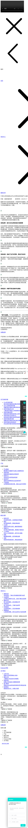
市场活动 (12, 604)
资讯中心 (3, 136)
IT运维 (13, 525)
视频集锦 (15, 611)
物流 (12, 522)
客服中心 (14, 528)
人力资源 (13, 532)
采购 (13, 538)
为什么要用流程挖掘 (12, 406)
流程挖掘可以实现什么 (12, 416)
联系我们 (11, 687)
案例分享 (3, 192)
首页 (2, 80)
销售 (12, 535)
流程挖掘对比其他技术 (14, 422)
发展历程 (12, 681)
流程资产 (12, 479)
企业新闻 (15, 597)
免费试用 (3, 725)
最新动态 (14, 594)
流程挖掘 (11, 473)
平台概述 (14, 469)
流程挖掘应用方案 (14, 419)
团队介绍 (11, 677)
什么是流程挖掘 (12, 403)
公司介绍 (10, 674)
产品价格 (15, 483)
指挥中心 (10, 476)
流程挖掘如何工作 (12, 409)
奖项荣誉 (12, 607)
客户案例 (15, 684)
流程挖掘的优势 (12, 413)
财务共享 (13, 519)
